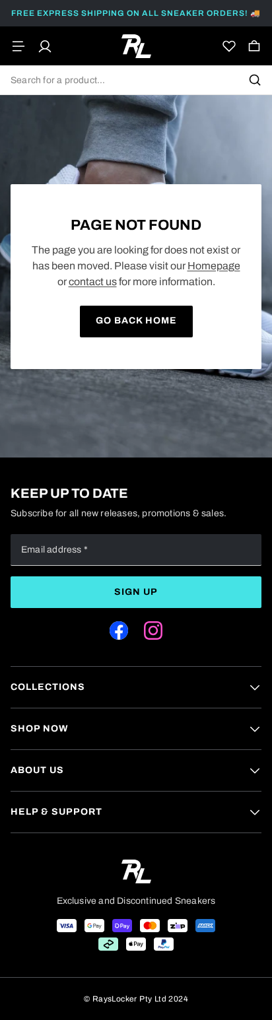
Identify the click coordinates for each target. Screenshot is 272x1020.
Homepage (213, 265)
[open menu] (18, 46)
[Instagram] (153, 630)
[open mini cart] (254, 46)
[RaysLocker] (136, 46)
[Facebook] (119, 630)
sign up (136, 592)
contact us (93, 281)
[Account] (45, 46)
